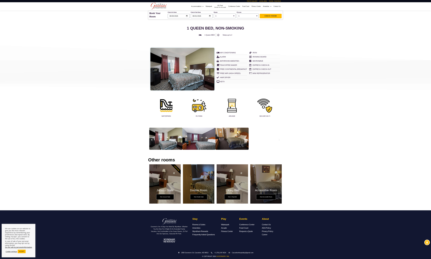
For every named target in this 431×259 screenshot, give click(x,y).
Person (239, 12)
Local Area (263, 1)
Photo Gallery (252, 1)
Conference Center (234, 6)
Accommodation (196, 6)
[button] (151, 139)
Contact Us (277, 6)
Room (216, 12)
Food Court (245, 6)
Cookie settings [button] (11, 251)
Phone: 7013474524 (275, 1)
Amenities (266, 6)
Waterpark (209, 6)
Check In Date (172, 12)
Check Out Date (196, 12)
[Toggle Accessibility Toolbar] (427, 242)
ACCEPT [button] (21, 251)
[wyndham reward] (169, 240)
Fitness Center (256, 6)
